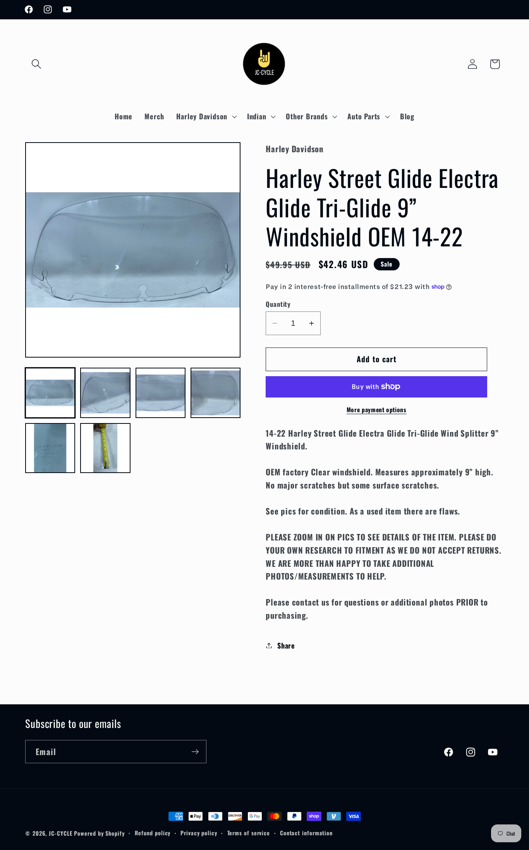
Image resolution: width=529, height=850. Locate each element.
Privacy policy (198, 833)
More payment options (377, 410)
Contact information (306, 833)
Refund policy (153, 833)
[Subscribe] (195, 752)
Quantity (278, 303)
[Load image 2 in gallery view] (105, 393)
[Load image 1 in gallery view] (50, 393)
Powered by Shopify (99, 833)
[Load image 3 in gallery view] (160, 393)
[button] (36, 64)
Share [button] (286, 645)
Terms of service (248, 833)
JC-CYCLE (60, 833)
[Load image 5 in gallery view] (50, 448)
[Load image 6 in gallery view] (105, 448)
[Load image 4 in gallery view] (215, 393)
